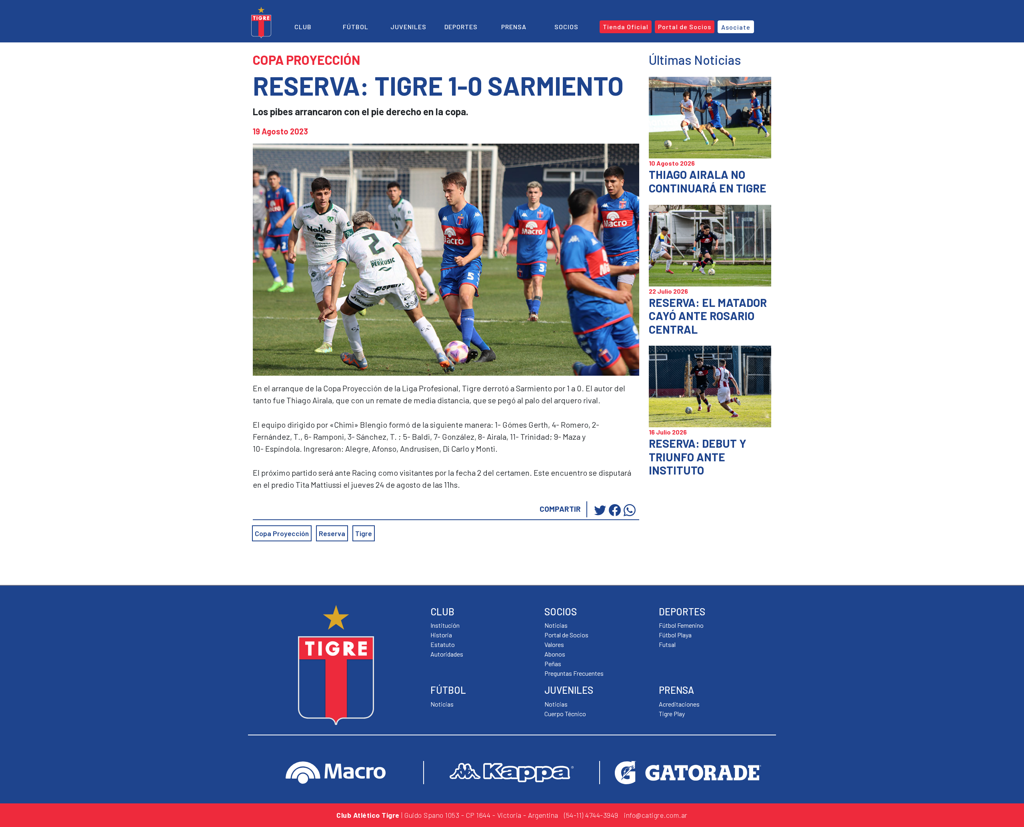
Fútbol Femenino (681, 625)
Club (303, 26)
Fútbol (355, 26)
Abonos (554, 654)
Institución (445, 625)
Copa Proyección (282, 533)
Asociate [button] (735, 27)
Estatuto (442, 644)
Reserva (332, 533)
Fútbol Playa (675, 635)
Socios (566, 26)
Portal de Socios (566, 635)
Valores (554, 644)
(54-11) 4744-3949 (591, 815)
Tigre (363, 533)
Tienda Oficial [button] (625, 26)
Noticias (442, 704)
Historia (441, 635)
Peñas (552, 663)
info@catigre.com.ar (656, 815)
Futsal (667, 644)
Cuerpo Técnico (565, 713)
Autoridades (446, 654)
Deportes (461, 26)
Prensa (513, 26)
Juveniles (408, 26)
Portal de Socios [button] (684, 26)
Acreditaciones (679, 704)
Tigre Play (672, 713)
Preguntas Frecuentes (574, 673)
